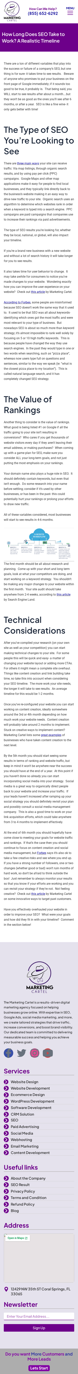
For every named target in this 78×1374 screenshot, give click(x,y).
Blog (15, 1210)
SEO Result (20, 1184)
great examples (51, 735)
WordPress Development (32, 1101)
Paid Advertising (25, 1126)
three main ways (28, 163)
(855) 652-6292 (43, 13)
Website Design (24, 1081)
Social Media (22, 1133)
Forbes (41, 853)
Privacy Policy (23, 1191)
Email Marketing (24, 1146)
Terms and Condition (28, 1197)
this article (38, 292)
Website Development (30, 1088)
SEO (14, 1120)
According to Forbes (17, 302)
